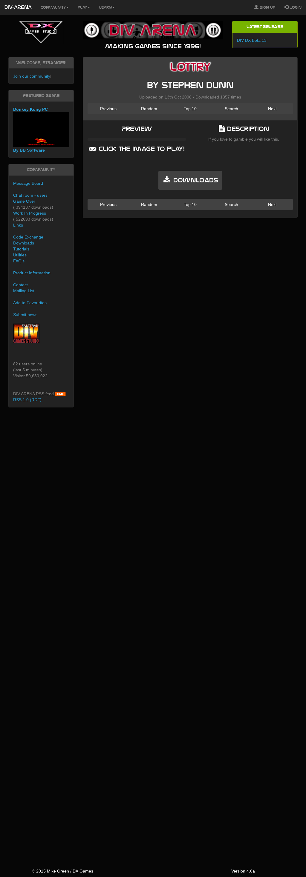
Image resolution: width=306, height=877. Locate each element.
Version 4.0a (243, 871)
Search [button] (231, 108)
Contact (20, 284)
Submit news (25, 314)
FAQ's (19, 261)
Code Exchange (28, 237)
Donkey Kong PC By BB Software (30, 130)
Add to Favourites (30, 302)
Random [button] (149, 108)
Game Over (24, 201)
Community (53, 7)
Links (18, 225)
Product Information (32, 272)
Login (295, 7)
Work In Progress (29, 213)
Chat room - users (30, 195)
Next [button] (272, 108)
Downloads (23, 243)
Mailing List (23, 290)
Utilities (20, 255)
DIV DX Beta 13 (252, 40)
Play (82, 7)
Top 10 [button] (190, 108)
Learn (105, 7)
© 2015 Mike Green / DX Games (62, 871)
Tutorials (21, 249)
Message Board (28, 183)
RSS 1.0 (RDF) (27, 399)
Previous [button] (108, 108)
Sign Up (266, 7)
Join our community (31, 76)
